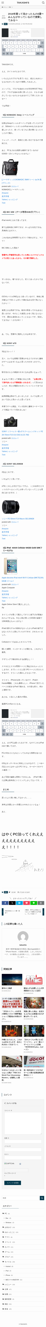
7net (3, 203)
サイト (6, 1154)
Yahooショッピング (10, 199)
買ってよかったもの (24, 892)
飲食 (8, 1309)
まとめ (14, 892)
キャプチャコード (10, 1173)
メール (7, 1146)
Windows (10, 1222)
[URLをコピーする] (41, 903)
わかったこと (11, 1232)
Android (9, 1266)
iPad (8, 1271)
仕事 (8, 1289)
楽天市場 (5, 196)
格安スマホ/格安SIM (14, 1280)
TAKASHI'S (23, 3)
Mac (8, 1218)
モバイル (10, 1262)
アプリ (8, 1237)
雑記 (5, 24)
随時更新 (9, 1299)
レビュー (10, 1284)
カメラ (9, 1247)
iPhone (9, 1275)
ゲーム (9, 1252)
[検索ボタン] (43, 2)
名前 (6, 1138)
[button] (5, 903)
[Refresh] (20, 1163)
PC (7, 1213)
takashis (23, 945)
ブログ (9, 1257)
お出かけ (10, 1227)
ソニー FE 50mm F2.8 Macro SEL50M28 (18, 519)
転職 (8, 1294)
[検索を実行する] (42, 1198)
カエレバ (14, 186)
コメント (8, 1110)
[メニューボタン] (2, 2)
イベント (10, 1242)
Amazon (5, 193)
